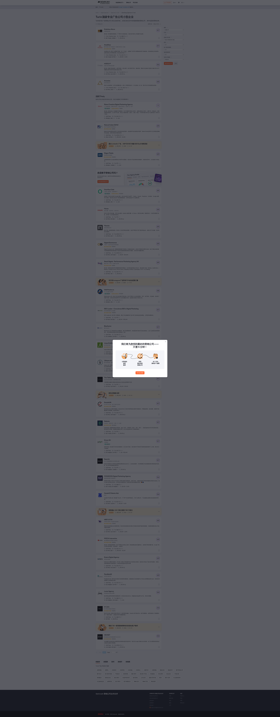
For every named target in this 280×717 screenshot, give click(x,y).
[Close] (165, 341)
